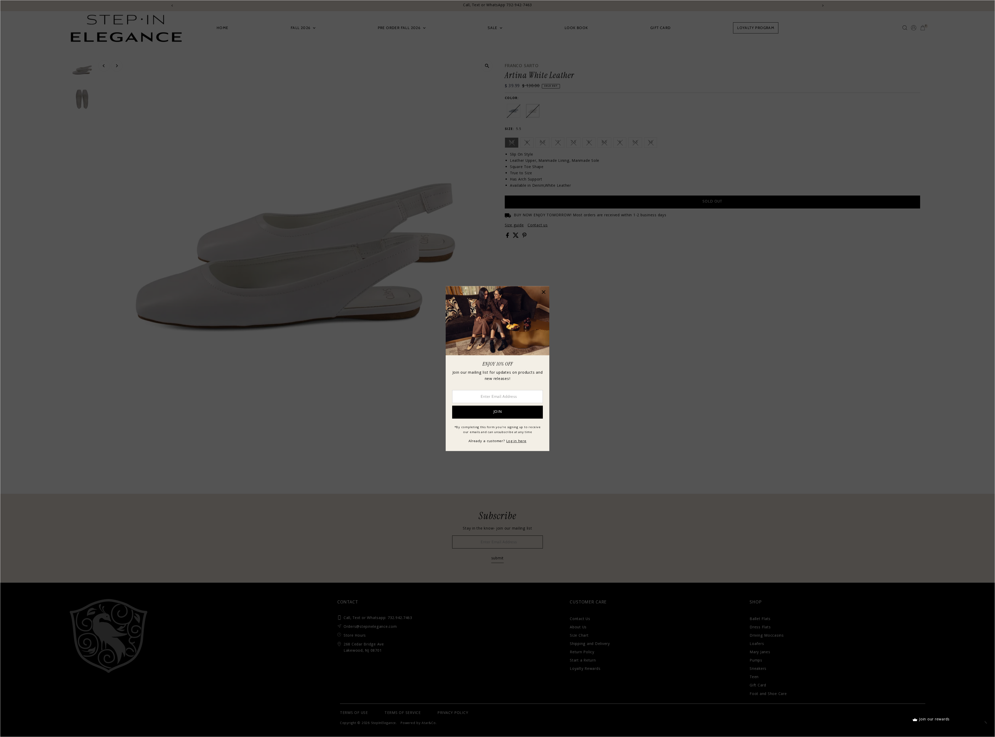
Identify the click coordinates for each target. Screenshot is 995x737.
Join (497, 412)
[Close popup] (543, 291)
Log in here (516, 441)
